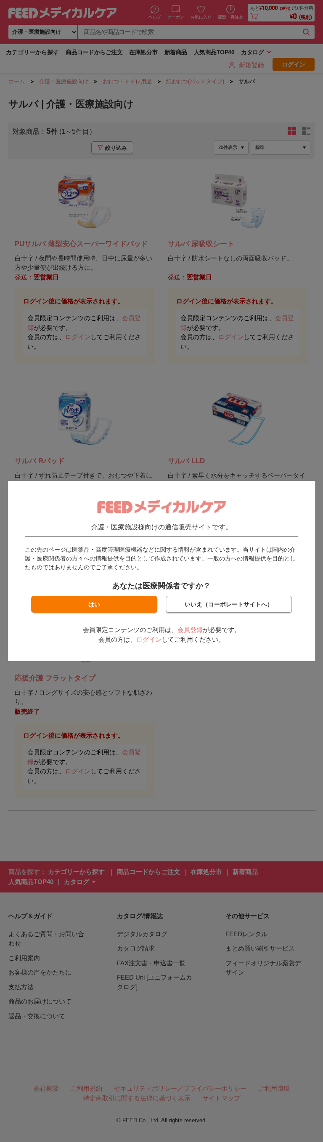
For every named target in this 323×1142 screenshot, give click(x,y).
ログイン (149, 639)
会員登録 (190, 629)
